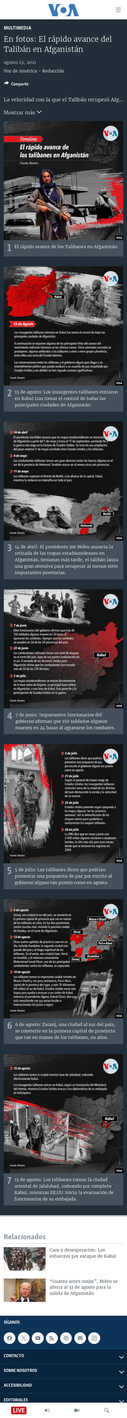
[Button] (16, 85)
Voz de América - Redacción (34, 71)
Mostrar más (20, 112)
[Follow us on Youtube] (37, 1338)
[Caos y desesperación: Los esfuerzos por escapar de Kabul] (25, 1259)
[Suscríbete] (80, 1338)
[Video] (77, 1410)
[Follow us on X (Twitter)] (24, 1338)
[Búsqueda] (106, 1410)
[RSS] (52, 1338)
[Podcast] (66, 1338)
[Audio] (47, 1410)
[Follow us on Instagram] (94, 1338)
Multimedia (17, 28)
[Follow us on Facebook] (9, 1338)
